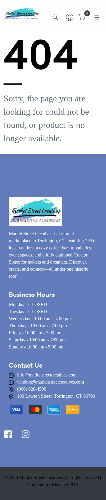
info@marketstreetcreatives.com (47, 374)
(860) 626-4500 (31, 389)
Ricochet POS (65, 484)
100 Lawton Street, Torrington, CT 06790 (56, 396)
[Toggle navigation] (97, 17)
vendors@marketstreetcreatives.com (50, 381)
